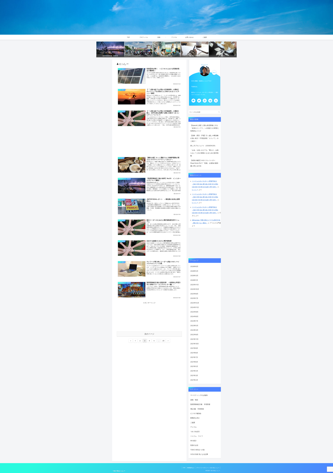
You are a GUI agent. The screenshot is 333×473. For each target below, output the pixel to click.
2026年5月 (194, 271)
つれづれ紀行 (195, 431)
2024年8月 (194, 316)
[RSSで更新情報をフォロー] (216, 101)
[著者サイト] (193, 101)
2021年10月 (194, 344)
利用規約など (190, 467)
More (214, 72)
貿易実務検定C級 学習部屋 (200, 404)
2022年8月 (194, 334)
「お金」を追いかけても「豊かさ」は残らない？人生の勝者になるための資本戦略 (204, 153)
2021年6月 (194, 362)
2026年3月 (194, 275)
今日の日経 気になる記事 (199, 454)
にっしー (204, 65)
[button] (219, 112)
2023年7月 (194, 321)
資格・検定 (194, 400)
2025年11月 (194, 285)
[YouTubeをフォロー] (205, 101)
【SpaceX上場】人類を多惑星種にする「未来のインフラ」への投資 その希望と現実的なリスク (204, 128)
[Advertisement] (149, 142)
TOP (184, 467)
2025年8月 (194, 294)
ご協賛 (192, 422)
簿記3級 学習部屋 (197, 409)
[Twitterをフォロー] (199, 101)
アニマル (193, 427)
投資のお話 (194, 445)
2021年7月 (194, 357)
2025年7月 (194, 298)
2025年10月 (194, 289)
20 (163, 341)
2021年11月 (194, 339)
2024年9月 (194, 312)
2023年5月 (194, 325)
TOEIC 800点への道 (197, 450)
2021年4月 (194, 371)
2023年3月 (194, 330)
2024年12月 (194, 303)
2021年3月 (194, 375)
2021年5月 (194, 366)
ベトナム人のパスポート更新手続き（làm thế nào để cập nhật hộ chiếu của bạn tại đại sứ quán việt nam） (205, 184)
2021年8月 (194, 353)
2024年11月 (194, 307)
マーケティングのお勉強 (199, 395)
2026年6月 (194, 266)
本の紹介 (193, 441)
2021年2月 (194, 380)
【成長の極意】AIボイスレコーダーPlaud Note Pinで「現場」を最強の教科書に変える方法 (204, 163)
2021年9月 (194, 348)
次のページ (149, 334)
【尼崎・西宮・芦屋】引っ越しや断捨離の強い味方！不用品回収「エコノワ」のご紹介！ (204, 138)
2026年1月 (194, 280)
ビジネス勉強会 (195, 413)
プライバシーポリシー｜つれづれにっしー (207, 467)
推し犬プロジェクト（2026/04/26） (203, 146)
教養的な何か (195, 418)
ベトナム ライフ (196, 436)
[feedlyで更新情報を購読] (210, 101)
